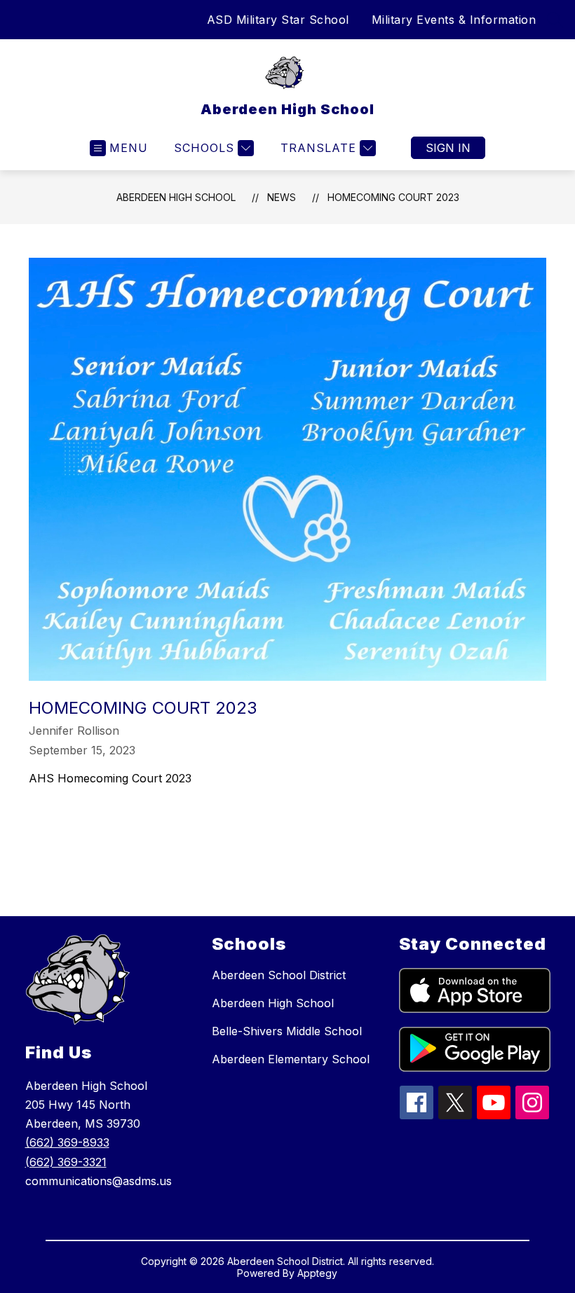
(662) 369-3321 (66, 1162)
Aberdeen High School (176, 197)
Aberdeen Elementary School (291, 1059)
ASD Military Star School (278, 20)
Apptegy (317, 1273)
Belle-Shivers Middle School (287, 1031)
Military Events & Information (454, 20)
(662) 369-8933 (67, 1142)
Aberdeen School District (279, 975)
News (281, 197)
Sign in (448, 148)
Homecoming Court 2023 (393, 197)
